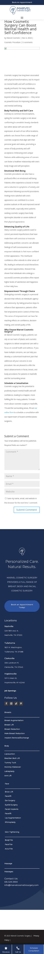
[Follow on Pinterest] (21, 704)
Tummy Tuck (10, 762)
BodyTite (9, 840)
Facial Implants (11, 809)
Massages (8, 871)
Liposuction (9, 754)
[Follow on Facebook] (6, 704)
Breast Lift (9, 725)
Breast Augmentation (13, 720)
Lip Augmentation (13, 818)
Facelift (8, 796)
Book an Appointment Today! (22, 606)
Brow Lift (9, 792)
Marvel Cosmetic (13, 38)
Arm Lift (7, 776)
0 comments (27, 42)
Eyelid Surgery (11, 805)
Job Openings (10, 690)
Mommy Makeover (12, 767)
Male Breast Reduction (14, 733)
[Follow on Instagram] (11, 704)
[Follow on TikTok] (16, 704)
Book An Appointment (22, 2)
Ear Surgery (10, 800)
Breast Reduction (12, 729)
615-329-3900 (11, 882)
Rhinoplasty (10, 822)
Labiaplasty (9, 771)
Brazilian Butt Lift (12, 758)
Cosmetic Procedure (12, 42)
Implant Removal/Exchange (16, 738)
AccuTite (9, 849)
